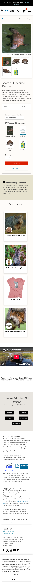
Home (4, 19)
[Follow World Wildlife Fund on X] (7, 551)
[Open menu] (30, 10)
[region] (16, 50)
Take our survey (7, 522)
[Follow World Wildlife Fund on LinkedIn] (17, 551)
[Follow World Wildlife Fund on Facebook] (4, 551)
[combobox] (14, 118)
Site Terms (8, 571)
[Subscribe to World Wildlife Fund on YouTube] (14, 551)
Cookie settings (16, 579)
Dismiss (16, 575)
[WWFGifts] (14, 10)
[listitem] (6, 61)
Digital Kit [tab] (22, 106)
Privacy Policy (15, 571)
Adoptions (12, 19)
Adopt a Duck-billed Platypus (13, 85)
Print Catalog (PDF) (8, 533)
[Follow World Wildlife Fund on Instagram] (11, 551)
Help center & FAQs (8, 531)
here (4, 515)
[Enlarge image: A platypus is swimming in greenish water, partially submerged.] (16, 38)
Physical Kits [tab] (8, 106)
